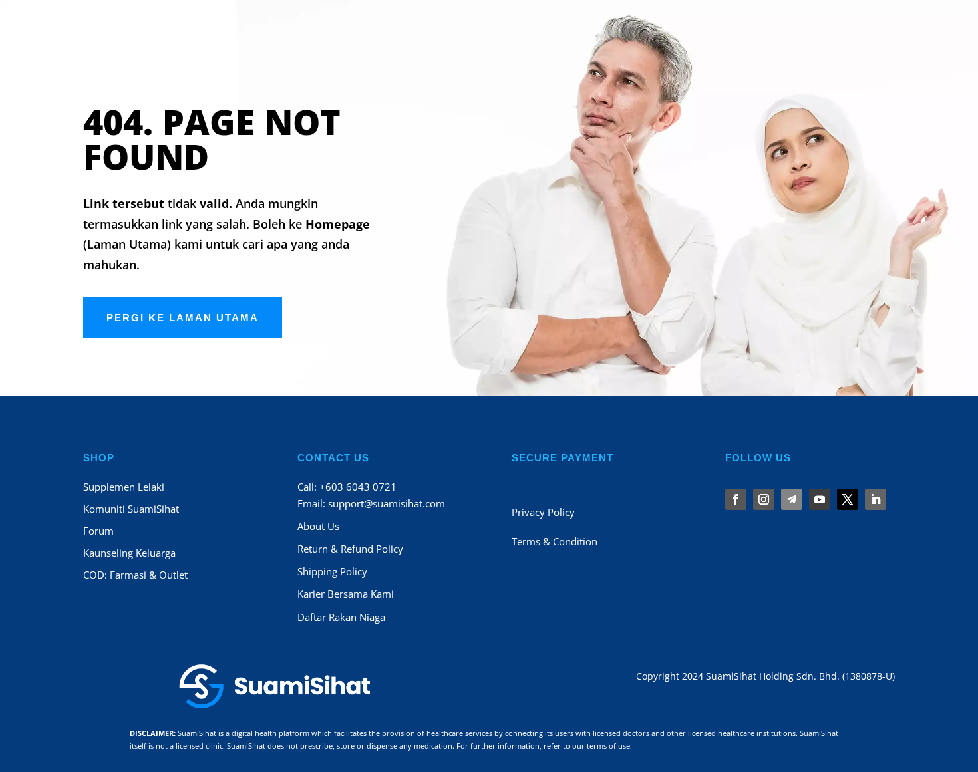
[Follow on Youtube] (819, 499)
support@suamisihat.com (386, 503)
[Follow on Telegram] (791, 499)
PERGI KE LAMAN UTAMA (182, 317)
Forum (98, 530)
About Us (318, 526)
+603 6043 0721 (358, 486)
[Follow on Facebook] (735, 499)
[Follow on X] (847, 499)
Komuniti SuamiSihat (131, 508)
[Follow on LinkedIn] (875, 499)
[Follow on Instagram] (763, 499)
